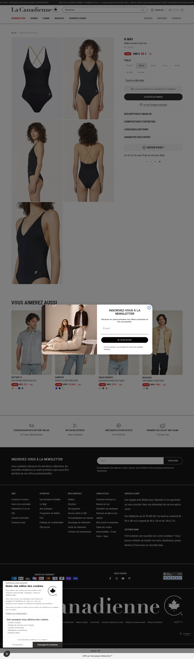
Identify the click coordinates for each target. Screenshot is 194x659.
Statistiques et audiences (17, 630)
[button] (6, 653)
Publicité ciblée (14, 633)
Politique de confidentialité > (17, 614)
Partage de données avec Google (21, 625)
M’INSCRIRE (125, 340)
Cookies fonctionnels (16, 628)
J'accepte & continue (47, 645)
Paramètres (17, 645)
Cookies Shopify (14, 623)
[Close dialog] (149, 307)
